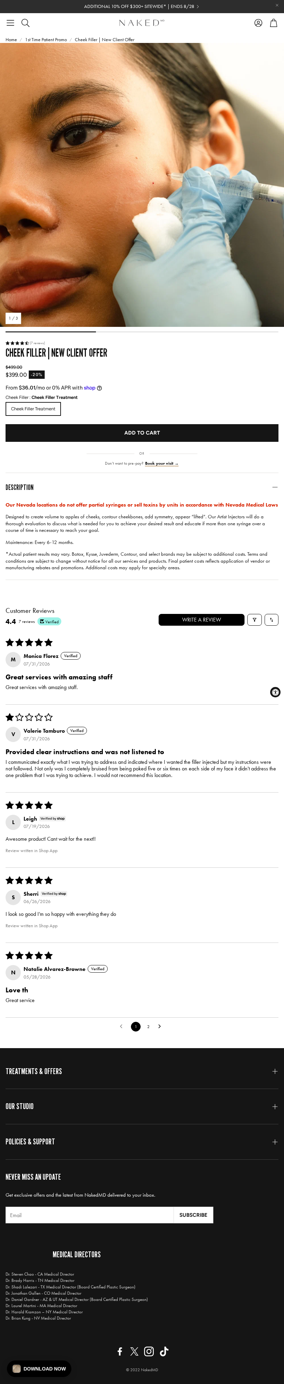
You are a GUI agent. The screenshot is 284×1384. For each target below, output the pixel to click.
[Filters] (254, 620)
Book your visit (162, 463)
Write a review (201, 619)
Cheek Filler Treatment (33, 408)
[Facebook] (120, 1351)
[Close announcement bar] (277, 5)
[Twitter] (134, 1351)
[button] (10, 23)
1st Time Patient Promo (46, 40)
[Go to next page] (161, 1027)
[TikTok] (164, 1351)
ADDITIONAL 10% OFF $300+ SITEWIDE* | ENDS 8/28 (139, 6)
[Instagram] (149, 1351)
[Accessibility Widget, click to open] (275, 692)
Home (11, 40)
